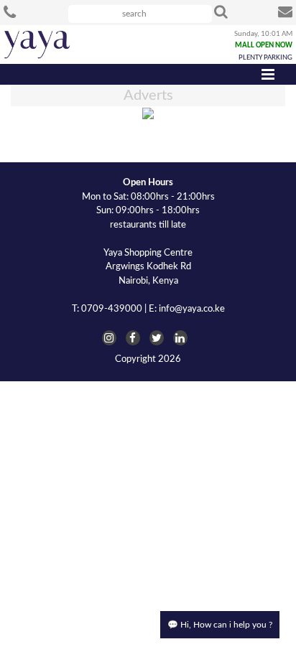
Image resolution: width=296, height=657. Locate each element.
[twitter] (156, 337)
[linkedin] (180, 337)
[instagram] (109, 337)
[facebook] (133, 337)
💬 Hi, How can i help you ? (219, 624)
